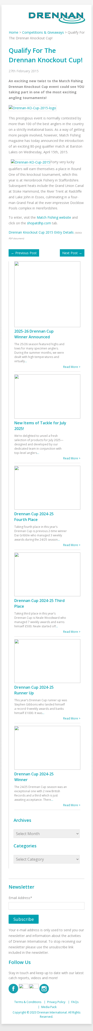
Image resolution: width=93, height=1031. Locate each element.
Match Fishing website (54, 217)
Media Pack (49, 1007)
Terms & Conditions (27, 1002)
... (26, 361)
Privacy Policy (56, 1002)
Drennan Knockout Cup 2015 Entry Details (41, 232)
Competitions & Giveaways (43, 32)
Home (13, 32)
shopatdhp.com (39, 223)
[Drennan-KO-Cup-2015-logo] (34, 107)
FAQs (74, 1002)
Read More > (71, 367)
